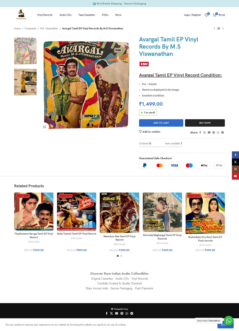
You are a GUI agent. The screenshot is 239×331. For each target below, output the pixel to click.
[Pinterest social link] (213, 132)
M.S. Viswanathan (49, 28)
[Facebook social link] (200, 132)
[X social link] (204, 132)
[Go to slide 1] (118, 256)
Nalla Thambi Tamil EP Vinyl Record (76, 233)
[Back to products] (219, 28)
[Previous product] (214, 28)
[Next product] (223, 28)
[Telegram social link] (222, 132)
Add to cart (161, 123)
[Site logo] (21, 14)
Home (17, 28)
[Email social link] (209, 132)
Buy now (205, 123)
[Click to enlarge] (44, 126)
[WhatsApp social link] (218, 132)
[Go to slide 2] (121, 256)
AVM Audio (34, 241)
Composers (30, 28)
